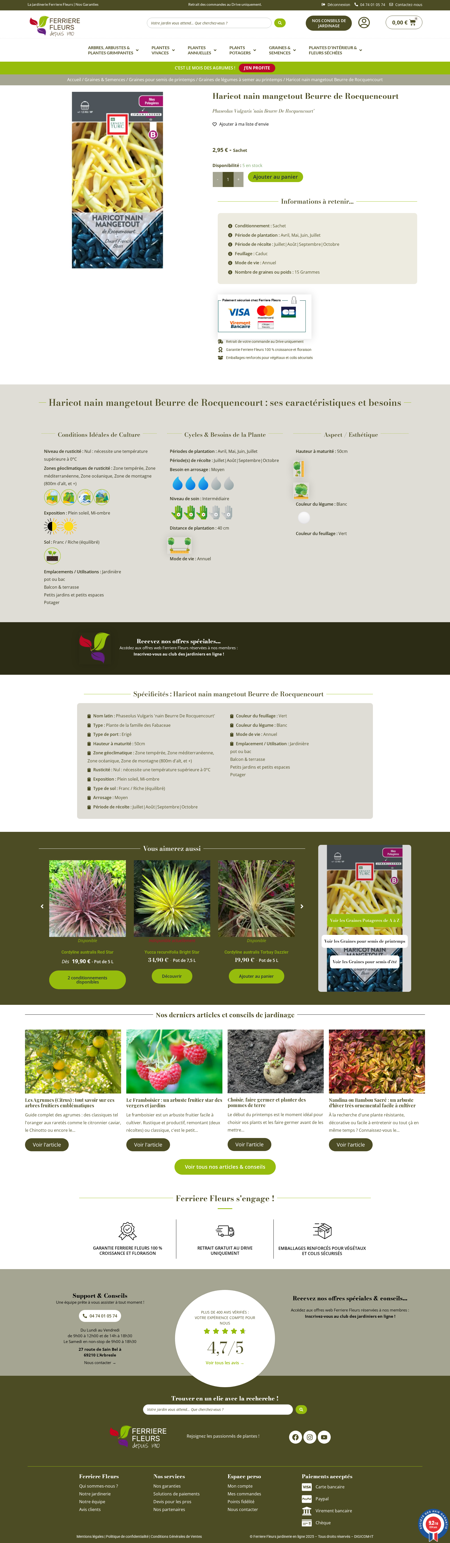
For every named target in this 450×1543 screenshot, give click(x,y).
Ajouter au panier (275, 176)
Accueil (74, 79)
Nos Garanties (87, 4)
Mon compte (240, 1486)
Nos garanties (167, 1486)
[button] (42, 906)
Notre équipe (92, 1502)
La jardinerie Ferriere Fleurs (50, 4)
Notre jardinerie (95, 1494)
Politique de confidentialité (127, 1536)
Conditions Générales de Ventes (176, 1536)
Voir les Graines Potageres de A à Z (364, 920)
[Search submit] (280, 22)
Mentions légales (90, 1536)
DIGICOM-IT (363, 1536)
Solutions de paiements (176, 1494)
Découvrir (172, 976)
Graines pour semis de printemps (162, 79)
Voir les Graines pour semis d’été (365, 962)
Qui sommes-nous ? (99, 1486)
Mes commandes (244, 1494)
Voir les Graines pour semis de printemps (364, 941)
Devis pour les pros (172, 1502)
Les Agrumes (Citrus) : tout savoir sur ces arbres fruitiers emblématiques (69, 1103)
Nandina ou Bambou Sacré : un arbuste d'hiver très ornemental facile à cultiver (372, 1103)
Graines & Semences (105, 79)
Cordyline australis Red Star (87, 952)
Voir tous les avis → (225, 1363)
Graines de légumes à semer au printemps (240, 79)
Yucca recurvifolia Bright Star (172, 952)
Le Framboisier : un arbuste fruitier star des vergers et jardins (174, 1103)
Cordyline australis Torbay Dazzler (256, 952)
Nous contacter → (100, 1362)
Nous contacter (243, 1509)
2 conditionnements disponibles (87, 980)
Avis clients (90, 1509)
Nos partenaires (169, 1509)
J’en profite (257, 68)
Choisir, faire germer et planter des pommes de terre (267, 1103)
